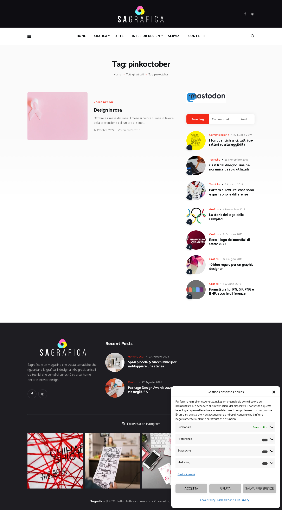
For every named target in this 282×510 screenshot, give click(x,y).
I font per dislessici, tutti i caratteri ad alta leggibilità (231, 142)
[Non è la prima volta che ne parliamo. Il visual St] (112, 461)
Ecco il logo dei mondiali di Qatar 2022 (229, 242)
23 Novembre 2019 (236, 159)
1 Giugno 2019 (232, 283)
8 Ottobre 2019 (233, 234)
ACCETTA (191, 488)
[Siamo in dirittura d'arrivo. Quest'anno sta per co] (169, 461)
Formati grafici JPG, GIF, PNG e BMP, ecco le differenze (231, 291)
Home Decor (103, 102)
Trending (198, 119)
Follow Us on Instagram (143, 424)
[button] (274, 392)
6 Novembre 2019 (234, 209)
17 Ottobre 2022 (104, 130)
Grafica (214, 209)
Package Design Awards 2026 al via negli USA (152, 390)
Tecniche (214, 159)
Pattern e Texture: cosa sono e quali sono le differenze (231, 192)
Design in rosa (108, 110)
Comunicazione (219, 134)
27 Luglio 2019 (242, 134)
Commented (220, 119)
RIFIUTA (225, 488)
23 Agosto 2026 (159, 356)
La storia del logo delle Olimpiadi (226, 217)
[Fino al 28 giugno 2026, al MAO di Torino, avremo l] (55, 461)
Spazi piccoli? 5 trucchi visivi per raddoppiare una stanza (152, 364)
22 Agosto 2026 (152, 382)
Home (117, 75)
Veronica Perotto (129, 130)
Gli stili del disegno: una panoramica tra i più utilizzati (229, 167)
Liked (243, 119)
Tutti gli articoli (135, 74)
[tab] (197, 119)
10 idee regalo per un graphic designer (231, 267)
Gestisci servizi (186, 474)
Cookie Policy (207, 500)
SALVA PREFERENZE (259, 488)
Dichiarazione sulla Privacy (233, 500)
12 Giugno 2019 (233, 259)
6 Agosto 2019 (234, 184)
